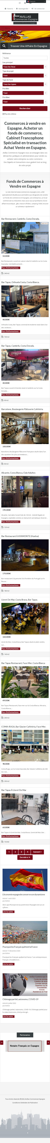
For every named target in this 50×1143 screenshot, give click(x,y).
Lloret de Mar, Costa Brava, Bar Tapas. (19, 599)
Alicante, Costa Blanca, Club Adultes (18, 472)
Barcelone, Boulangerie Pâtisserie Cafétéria (22, 409)
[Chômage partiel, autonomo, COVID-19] (25, 984)
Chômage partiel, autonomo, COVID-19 (20, 999)
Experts (10, 162)
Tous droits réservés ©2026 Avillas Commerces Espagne (25, 1099)
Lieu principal (7, 62)
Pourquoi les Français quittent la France (20, 947)
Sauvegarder (23, 9)
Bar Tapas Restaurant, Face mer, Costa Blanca (23, 663)
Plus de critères (10, 114)
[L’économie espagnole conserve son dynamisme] (25, 880)
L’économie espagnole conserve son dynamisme (24, 894)
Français (32, 1)
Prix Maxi (6, 97)
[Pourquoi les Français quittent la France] (25, 932)
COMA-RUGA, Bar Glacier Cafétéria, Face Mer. (23, 726)
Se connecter (39, 9)
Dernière (24, 857)
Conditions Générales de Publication (25, 1103)
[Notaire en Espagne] (25, 1046)
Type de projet (8, 71)
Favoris (10, 9)
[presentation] (1, 1042)
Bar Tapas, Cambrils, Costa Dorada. (17, 345)
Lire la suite (8, 912)
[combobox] (25, 67)
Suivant (37, 852)
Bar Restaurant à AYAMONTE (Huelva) (20, 536)
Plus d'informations (10, 268)
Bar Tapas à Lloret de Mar (13, 790)
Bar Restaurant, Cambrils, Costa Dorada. (20, 218)
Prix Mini (6, 89)
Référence (7, 53)
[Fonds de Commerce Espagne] (25, 17)
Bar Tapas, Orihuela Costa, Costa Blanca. (20, 282)
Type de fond (8, 80)
